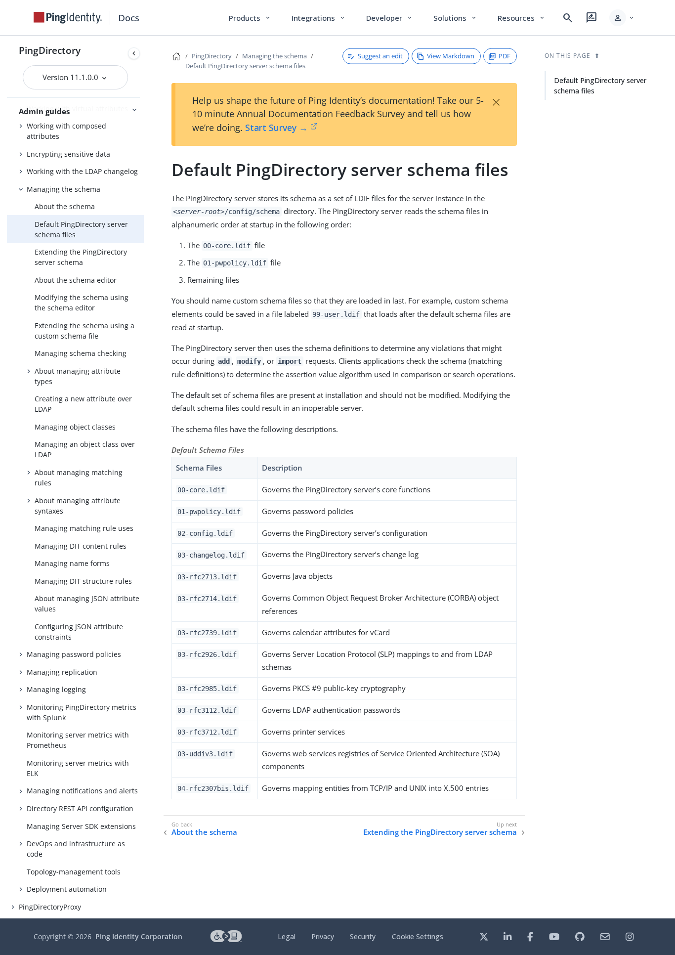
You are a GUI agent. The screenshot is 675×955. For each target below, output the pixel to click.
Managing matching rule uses (84, 528)
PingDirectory (50, 50)
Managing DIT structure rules (83, 581)
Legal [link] (286, 936)
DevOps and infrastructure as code (76, 849)
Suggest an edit (380, 55)
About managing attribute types (78, 376)
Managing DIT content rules (81, 546)
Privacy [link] (322, 936)
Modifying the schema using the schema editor (81, 302)
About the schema (65, 206)
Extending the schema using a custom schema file (84, 331)
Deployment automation (67, 889)
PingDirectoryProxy (50, 907)
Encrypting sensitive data (68, 154)
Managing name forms (72, 563)
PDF (504, 55)
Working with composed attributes (66, 131)
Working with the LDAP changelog (82, 171)
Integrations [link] (319, 18)
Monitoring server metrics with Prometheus (78, 740)
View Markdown (450, 55)
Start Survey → (276, 127)
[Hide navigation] (134, 53)
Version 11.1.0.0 (71, 77)
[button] (622, 17)
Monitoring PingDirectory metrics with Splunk (81, 712)
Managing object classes (75, 427)
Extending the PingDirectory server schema (81, 257)
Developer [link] (390, 18)
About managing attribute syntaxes (78, 506)
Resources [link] (522, 18)
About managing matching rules (79, 477)
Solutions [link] (455, 18)
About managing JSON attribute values (87, 603)
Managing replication (62, 672)
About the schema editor (76, 280)
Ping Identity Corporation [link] (138, 936)
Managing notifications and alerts (82, 790)
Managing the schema (63, 189)
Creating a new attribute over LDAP (83, 404)
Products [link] (250, 18)
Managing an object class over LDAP (85, 449)
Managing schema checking (81, 353)
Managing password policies (74, 654)
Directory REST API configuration (80, 808)
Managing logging (56, 689)
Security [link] (363, 936)
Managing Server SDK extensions (81, 826)
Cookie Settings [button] (417, 936)
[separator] (143, 477)
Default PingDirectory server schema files (81, 229)
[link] (68, 18)
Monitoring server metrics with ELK (78, 768)
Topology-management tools (74, 871)
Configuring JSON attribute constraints (79, 632)
